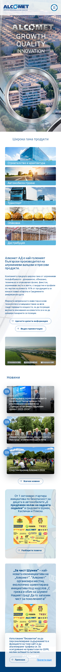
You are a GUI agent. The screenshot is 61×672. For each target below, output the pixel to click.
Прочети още (44, 659)
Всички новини (30, 481)
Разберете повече (30, 550)
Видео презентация (30, 329)
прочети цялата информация (30, 321)
